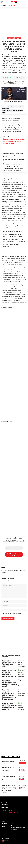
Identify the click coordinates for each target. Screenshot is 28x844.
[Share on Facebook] (5, 78)
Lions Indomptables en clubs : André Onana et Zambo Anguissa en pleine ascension (13, 154)
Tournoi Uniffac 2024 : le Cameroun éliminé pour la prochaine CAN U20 (13, 160)
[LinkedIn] (11, 810)
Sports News (11, 38)
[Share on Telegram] (15, 78)
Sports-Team (4, 812)
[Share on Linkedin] (12, 78)
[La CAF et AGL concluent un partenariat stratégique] (23, 761)
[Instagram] (8, 810)
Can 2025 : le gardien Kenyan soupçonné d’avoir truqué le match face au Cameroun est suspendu (13, 168)
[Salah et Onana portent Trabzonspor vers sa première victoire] (22, 663)
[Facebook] (2, 810)
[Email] (19, 78)
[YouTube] (6, 810)
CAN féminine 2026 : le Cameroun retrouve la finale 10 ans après (9, 769)
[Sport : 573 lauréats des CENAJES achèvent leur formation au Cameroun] (22, 706)
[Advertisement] (14, 22)
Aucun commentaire (8, 83)
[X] (4, 810)
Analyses (22, 788)
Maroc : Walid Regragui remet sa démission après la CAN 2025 (9, 778)
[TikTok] (9, 810)
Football (22, 570)
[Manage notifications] (3, 841)
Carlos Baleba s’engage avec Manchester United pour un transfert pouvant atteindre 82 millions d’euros (9, 694)
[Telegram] (13, 810)
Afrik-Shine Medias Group (14, 812)
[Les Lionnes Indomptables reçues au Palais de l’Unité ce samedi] (22, 683)
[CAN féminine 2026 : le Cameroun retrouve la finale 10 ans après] (23, 769)
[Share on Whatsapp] (10, 78)
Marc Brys (4, 572)
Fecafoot (16, 570)
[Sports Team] (14, 2)
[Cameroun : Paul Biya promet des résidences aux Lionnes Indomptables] (22, 673)
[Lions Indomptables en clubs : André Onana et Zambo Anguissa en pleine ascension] (14, 145)
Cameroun (17, 38)
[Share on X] (8, 78)
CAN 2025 (22, 779)
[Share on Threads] (17, 78)
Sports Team (4, 800)
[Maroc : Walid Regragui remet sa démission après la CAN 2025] (23, 778)
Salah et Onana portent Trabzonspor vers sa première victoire (9, 663)
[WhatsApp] (14, 810)
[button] (2, 2)
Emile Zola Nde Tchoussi (8, 81)
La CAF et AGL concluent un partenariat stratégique (9, 760)
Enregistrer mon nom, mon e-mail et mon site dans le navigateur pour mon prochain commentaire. (13, 614)
